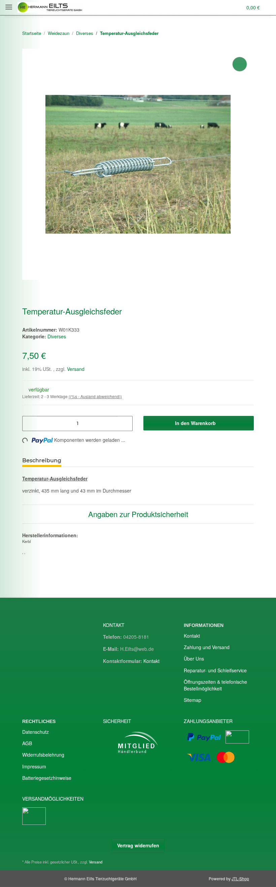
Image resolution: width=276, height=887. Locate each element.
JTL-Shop (240, 878)
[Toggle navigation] (8, 4)
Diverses (56, 336)
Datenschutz (35, 731)
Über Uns (194, 658)
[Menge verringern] (30, 423)
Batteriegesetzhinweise (46, 777)
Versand (75, 369)
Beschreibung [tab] (41, 460)
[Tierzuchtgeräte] (50, 7)
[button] (210, 7)
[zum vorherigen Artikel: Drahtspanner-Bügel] (232, 33)
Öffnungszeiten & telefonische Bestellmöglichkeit (215, 685)
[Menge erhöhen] (125, 423)
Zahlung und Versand (207, 647)
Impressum (34, 766)
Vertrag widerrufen (138, 845)
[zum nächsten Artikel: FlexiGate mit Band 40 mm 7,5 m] (246, 33)
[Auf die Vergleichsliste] (239, 64)
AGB (27, 743)
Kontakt (151, 661)
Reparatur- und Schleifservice (215, 670)
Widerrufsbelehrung (43, 754)
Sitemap (192, 699)
